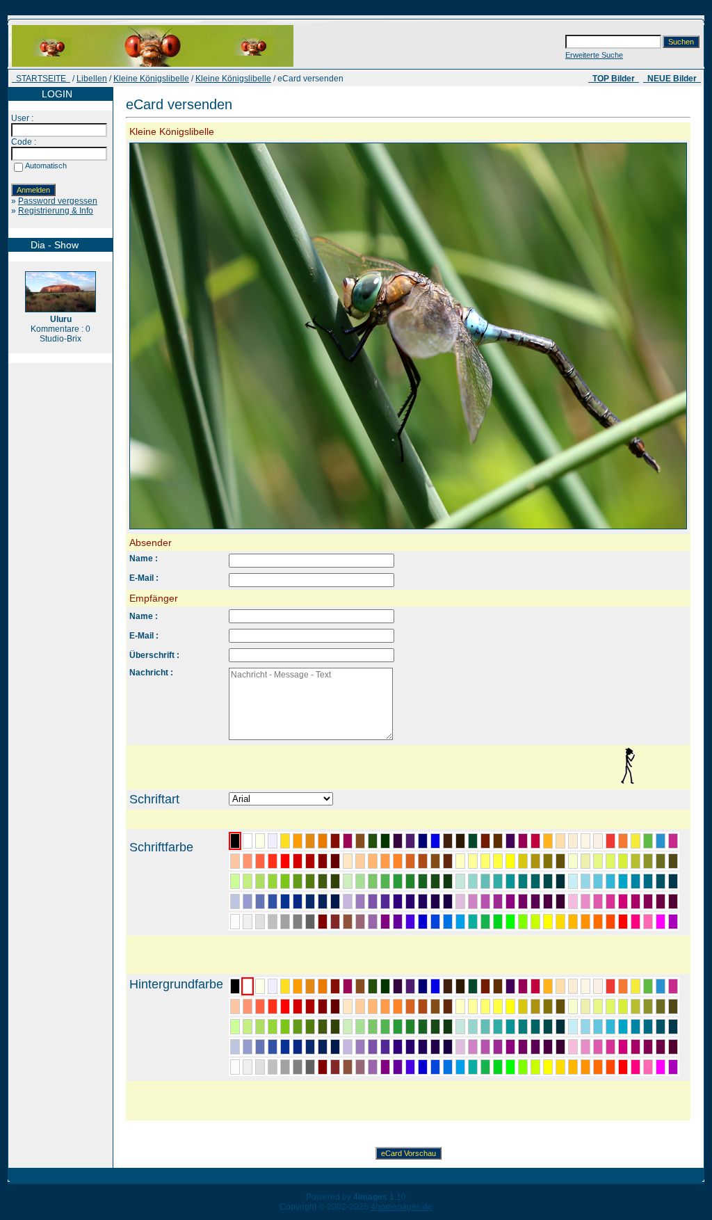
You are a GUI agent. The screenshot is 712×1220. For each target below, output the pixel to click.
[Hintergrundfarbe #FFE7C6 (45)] (348, 1006)
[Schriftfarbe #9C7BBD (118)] (360, 901)
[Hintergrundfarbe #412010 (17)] (448, 986)
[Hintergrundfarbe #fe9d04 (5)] (297, 986)
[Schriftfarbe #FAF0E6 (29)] (598, 841)
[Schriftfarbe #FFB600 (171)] (573, 921)
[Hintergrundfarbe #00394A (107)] (673, 1026)
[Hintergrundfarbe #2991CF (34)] (660, 986)
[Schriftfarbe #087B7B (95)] (523, 881)
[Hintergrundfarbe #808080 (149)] (297, 1067)
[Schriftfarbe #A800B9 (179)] (673, 921)
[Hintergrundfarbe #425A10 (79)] (322, 1026)
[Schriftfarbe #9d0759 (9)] (348, 841)
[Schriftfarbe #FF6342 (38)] (260, 861)
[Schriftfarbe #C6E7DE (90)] (460, 881)
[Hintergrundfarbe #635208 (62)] (560, 1006)
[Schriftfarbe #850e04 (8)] (335, 841)
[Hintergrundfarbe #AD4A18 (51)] (423, 1006)
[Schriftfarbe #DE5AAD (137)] (598, 901)
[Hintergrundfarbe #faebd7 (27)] (573, 986)
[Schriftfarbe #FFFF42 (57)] (498, 861)
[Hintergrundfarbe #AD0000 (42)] (310, 1006)
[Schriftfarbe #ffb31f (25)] (548, 841)
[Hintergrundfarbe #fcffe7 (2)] (260, 986)
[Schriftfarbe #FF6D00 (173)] (598, 921)
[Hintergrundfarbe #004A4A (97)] (548, 1026)
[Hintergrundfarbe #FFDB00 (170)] (560, 1067)
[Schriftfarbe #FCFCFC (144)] (235, 921)
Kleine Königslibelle (151, 78)
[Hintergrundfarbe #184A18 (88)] (435, 1026)
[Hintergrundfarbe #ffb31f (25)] (548, 986)
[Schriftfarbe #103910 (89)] (448, 881)
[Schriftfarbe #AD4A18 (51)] (423, 861)
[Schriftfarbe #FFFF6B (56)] (485, 861)
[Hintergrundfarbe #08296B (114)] (310, 1046)
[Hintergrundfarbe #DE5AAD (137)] (598, 1046)
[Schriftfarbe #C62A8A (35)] (673, 841)
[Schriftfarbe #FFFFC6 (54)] (460, 861)
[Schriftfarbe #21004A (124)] (435, 901)
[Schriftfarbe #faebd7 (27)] (573, 841)
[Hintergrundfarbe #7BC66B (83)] (373, 1026)
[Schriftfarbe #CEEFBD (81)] (348, 881)
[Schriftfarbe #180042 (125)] (448, 901)
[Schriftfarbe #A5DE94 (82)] (360, 881)
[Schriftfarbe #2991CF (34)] (660, 841)
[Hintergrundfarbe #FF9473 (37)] (247, 1006)
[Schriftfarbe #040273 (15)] (423, 841)
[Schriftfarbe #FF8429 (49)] (398, 861)
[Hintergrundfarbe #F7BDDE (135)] (573, 1046)
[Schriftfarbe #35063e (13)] (398, 841)
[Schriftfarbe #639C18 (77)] (297, 881)
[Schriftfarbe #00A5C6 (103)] (623, 881)
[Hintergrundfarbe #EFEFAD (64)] (585, 1006)
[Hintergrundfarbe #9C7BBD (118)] (360, 1046)
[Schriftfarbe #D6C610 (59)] (523, 861)
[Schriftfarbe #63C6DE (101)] (598, 881)
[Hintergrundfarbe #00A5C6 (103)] (623, 1026)
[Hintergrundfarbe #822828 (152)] (335, 1067)
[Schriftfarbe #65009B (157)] (398, 921)
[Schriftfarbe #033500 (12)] (385, 841)
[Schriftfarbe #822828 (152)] (335, 921)
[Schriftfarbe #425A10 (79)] (322, 881)
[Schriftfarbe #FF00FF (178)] (660, 921)
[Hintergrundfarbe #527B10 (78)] (310, 1026)
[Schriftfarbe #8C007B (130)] (510, 901)
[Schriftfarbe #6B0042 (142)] (660, 901)
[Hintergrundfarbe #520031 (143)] (673, 1046)
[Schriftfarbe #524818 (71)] (673, 861)
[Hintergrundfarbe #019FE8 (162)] (460, 1067)
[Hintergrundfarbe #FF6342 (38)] (260, 1006)
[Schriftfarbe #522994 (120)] (385, 901)
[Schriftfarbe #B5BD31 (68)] (635, 861)
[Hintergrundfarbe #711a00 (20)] (485, 986)
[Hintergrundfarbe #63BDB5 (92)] (485, 1026)
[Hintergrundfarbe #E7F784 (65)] (598, 1006)
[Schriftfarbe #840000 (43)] (322, 861)
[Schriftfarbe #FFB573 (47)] (373, 861)
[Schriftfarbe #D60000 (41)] (297, 861)
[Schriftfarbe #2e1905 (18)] (460, 841)
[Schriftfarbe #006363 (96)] (535, 881)
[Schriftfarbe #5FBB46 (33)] (648, 841)
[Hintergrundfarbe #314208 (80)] (335, 1026)
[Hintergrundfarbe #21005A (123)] (423, 1046)
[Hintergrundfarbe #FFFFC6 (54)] (460, 1006)
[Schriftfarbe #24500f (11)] (373, 841)
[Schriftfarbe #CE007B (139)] (623, 901)
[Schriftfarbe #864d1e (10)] (360, 841)
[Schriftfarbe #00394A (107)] (673, 881)
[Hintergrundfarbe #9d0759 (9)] (348, 986)
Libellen (91, 78)
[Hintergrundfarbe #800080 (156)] (385, 1067)
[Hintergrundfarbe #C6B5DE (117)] (348, 1046)
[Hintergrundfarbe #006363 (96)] (535, 1026)
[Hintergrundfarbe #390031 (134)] (560, 1046)
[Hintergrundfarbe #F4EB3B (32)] (635, 986)
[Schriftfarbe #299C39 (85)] (398, 881)
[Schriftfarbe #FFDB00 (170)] (560, 921)
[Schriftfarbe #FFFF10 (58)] (510, 861)
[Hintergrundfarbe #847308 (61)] (548, 1006)
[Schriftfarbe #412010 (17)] (448, 841)
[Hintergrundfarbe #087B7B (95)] (523, 1026)
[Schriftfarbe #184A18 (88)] (435, 881)
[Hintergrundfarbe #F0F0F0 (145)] (247, 1067)
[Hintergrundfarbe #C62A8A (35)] (673, 986)
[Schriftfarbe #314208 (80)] (335, 881)
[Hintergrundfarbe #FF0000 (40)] (285, 1006)
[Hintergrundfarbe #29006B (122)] (410, 1046)
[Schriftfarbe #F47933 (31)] (623, 841)
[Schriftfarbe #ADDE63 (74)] (260, 881)
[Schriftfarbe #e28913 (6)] (310, 841)
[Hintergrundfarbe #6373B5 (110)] (260, 1046)
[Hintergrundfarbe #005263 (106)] (660, 1026)
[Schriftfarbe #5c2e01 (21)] (498, 841)
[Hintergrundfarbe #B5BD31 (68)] (635, 1006)
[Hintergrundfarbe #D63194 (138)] (610, 1046)
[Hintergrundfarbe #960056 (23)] (523, 986)
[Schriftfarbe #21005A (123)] (423, 901)
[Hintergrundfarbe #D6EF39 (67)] (623, 1006)
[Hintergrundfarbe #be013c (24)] (535, 986)
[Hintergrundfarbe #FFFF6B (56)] (485, 1006)
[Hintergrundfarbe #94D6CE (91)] (473, 1026)
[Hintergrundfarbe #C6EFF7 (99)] (573, 1026)
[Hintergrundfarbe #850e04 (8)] (335, 986)
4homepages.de (401, 1207)
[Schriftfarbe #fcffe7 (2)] (260, 841)
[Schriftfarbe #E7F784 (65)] (598, 861)
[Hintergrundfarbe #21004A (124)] (435, 1046)
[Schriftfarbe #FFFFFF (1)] (247, 841)
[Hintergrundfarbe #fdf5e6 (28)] (585, 986)
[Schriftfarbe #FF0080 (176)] (635, 921)
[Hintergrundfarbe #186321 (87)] (423, 1026)
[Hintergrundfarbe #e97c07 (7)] (322, 986)
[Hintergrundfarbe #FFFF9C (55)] (473, 1006)
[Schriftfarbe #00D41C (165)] (498, 921)
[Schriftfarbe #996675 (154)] (360, 921)
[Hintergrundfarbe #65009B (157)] (398, 1067)
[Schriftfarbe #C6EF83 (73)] (247, 881)
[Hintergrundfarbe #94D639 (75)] (272, 1026)
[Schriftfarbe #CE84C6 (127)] (473, 901)
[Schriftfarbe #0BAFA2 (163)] (473, 921)
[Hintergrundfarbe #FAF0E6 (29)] (598, 986)
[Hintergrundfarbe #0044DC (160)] (435, 1067)
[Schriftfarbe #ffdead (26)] (560, 841)
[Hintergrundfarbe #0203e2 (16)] (435, 986)
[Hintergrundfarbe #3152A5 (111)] (272, 1046)
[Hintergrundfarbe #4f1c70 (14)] (410, 986)
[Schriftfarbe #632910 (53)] (448, 861)
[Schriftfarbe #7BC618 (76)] (285, 881)
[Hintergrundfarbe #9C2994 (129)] (498, 1046)
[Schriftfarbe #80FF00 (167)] (523, 921)
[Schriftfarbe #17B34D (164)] (485, 921)
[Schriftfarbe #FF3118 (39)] (272, 861)
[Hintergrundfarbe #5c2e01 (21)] (498, 986)
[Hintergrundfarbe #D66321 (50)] (410, 1006)
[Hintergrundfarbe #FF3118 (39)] (272, 1006)
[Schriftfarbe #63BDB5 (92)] (485, 881)
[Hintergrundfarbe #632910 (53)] (448, 1006)
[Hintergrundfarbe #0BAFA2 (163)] (473, 1067)
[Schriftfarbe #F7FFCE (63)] (573, 861)
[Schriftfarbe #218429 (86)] (410, 881)
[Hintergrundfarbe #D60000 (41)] (297, 1006)
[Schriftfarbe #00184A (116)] (335, 901)
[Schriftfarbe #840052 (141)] (648, 901)
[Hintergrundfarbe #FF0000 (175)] (623, 1067)
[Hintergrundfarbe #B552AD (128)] (485, 1046)
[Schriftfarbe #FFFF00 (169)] (548, 921)
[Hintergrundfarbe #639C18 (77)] (297, 1026)
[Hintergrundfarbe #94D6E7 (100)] (585, 1026)
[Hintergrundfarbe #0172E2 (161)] (448, 1067)
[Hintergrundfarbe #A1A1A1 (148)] (285, 1067)
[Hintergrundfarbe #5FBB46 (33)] (648, 986)
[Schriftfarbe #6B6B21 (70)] (660, 861)
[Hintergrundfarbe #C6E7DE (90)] (460, 1026)
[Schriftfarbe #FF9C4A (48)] (385, 861)
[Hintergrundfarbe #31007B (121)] (398, 1046)
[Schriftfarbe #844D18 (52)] (435, 861)
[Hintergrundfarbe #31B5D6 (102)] (610, 1026)
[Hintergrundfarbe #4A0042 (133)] (548, 1046)
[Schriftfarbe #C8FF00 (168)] (535, 921)
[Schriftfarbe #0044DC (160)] (435, 921)
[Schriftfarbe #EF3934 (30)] (610, 841)
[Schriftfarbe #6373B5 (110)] (260, 901)
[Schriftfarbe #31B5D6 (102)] (610, 881)
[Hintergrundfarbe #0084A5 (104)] (635, 1026)
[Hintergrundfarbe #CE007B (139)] (623, 1046)
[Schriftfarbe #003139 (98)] (560, 881)
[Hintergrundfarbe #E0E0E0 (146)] (260, 1067)
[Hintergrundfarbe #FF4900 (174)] (610, 1067)
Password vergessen (57, 201)
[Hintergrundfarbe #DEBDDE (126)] (460, 1046)
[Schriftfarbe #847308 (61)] (548, 861)
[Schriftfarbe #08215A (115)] (322, 901)
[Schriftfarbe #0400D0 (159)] (423, 921)
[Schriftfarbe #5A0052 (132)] (535, 901)
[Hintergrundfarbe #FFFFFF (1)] (247, 986)
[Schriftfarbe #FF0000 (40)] (285, 861)
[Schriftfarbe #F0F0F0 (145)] (247, 921)
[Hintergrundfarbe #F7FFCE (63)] (573, 1006)
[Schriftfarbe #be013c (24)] (535, 841)
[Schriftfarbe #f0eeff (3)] (272, 841)
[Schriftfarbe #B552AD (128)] (485, 901)
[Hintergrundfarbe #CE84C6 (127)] (473, 1046)
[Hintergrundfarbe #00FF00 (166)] (510, 1067)
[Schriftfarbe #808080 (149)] (297, 921)
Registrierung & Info (55, 211)
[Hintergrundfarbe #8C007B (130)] (510, 1046)
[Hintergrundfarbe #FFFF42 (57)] (498, 1006)
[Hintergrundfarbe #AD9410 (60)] (535, 1006)
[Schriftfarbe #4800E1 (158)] (410, 921)
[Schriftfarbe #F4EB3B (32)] (635, 841)
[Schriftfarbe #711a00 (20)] (485, 841)
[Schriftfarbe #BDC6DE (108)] (235, 901)
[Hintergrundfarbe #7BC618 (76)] (285, 1026)
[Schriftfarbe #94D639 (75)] (272, 881)
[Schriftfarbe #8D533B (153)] (348, 921)
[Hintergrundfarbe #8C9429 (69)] (648, 1006)
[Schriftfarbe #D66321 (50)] (410, 861)
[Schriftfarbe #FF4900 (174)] (610, 921)
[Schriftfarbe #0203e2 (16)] (435, 841)
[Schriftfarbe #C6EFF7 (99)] (573, 881)
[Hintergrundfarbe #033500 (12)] (385, 986)
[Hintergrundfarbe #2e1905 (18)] (460, 986)
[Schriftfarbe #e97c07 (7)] (322, 841)
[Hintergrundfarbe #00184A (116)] (335, 1046)
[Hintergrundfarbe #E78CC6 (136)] (585, 1046)
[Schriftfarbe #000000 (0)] (235, 841)
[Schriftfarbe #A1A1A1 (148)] (285, 921)
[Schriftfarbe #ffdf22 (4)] (285, 841)
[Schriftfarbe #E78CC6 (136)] (585, 901)
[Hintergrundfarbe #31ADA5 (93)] (498, 1026)
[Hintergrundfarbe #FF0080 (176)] (635, 1067)
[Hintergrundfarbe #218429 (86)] (410, 1026)
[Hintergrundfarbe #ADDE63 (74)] (260, 1026)
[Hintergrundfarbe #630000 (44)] (335, 1006)
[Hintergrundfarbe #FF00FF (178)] (660, 1067)
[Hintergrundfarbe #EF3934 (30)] (610, 986)
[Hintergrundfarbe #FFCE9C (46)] (360, 1006)
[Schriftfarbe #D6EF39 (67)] (623, 861)
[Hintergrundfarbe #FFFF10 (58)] (510, 1006)
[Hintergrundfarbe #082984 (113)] (297, 1046)
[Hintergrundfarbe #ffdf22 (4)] (285, 986)
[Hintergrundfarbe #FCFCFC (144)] (235, 1067)
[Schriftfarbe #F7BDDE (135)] (573, 901)
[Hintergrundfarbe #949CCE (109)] (247, 1046)
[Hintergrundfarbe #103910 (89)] (448, 1026)
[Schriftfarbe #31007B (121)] (398, 901)
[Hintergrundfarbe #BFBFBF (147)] (272, 1067)
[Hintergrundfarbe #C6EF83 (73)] (247, 1026)
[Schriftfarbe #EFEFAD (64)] (585, 861)
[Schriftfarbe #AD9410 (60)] (535, 861)
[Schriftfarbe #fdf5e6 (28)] (585, 841)
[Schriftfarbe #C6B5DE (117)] (348, 901)
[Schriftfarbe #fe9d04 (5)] (297, 841)
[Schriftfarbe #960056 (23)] (523, 841)
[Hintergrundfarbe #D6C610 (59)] (523, 1006)
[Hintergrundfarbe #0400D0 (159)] (423, 1067)
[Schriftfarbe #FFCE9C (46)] (360, 861)
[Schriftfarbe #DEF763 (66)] (610, 861)
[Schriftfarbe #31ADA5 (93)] (498, 881)
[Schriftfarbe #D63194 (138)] (610, 901)
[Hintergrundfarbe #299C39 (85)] (398, 1026)
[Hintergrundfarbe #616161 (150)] (310, 1067)
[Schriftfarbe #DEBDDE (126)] (460, 901)
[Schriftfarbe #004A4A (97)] (548, 881)
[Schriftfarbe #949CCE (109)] (247, 901)
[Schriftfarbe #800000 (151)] (322, 921)
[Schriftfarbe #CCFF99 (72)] (235, 881)
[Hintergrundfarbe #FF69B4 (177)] (648, 1067)
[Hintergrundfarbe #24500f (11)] (373, 986)
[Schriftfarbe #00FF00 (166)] (510, 921)
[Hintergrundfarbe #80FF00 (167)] (523, 1067)
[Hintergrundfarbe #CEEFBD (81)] (348, 1026)
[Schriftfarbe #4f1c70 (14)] (410, 841)
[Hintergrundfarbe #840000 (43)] (322, 1006)
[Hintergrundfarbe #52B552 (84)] (385, 1026)
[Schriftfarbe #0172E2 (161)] (448, 921)
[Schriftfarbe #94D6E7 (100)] (585, 881)
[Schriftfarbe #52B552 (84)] (385, 881)
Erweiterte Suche (594, 55)
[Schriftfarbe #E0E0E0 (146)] (260, 921)
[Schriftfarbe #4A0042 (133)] (548, 901)
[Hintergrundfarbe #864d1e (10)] (360, 986)
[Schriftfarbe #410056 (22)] (510, 841)
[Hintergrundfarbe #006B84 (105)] (648, 1026)
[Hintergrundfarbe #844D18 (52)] (435, 1006)
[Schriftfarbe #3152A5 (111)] (272, 901)
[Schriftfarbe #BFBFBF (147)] (272, 921)
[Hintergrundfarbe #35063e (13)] (398, 986)
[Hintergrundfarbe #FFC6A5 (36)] (235, 1006)
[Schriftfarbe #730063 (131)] (523, 901)
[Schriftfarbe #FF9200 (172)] (585, 921)
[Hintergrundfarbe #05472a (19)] (473, 986)
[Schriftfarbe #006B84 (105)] (648, 881)
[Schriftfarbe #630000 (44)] (335, 861)
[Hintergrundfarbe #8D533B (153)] (348, 1067)
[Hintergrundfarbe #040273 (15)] (423, 986)
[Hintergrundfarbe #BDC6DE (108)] (235, 1046)
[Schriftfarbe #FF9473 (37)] (247, 861)
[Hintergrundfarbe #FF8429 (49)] (398, 1006)
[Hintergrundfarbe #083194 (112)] (285, 1046)
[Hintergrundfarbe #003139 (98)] (560, 1026)
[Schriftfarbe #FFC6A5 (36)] (235, 861)
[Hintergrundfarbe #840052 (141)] (648, 1046)
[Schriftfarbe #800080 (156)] (385, 921)
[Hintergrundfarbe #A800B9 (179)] (673, 1067)
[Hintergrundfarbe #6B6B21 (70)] (660, 1006)
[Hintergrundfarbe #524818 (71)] (673, 1006)
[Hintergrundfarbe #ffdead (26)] (560, 986)
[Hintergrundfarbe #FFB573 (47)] (373, 1006)
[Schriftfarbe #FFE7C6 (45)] (348, 861)
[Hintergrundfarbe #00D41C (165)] (498, 1067)
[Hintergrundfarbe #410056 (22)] (510, 986)
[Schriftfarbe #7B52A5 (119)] (373, 901)
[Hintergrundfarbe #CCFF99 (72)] (235, 1026)
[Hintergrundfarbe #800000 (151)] (322, 1067)
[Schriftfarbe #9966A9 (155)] (373, 921)
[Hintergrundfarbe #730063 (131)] (523, 1046)
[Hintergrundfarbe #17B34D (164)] (485, 1067)
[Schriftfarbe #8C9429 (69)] (648, 861)
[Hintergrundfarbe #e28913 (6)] (310, 986)
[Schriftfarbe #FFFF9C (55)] (473, 861)
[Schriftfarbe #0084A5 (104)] (635, 881)
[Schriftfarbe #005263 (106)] (660, 881)
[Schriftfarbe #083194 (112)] (285, 901)
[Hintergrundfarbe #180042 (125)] (448, 1046)
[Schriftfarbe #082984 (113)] (297, 901)
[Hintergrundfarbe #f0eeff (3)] (272, 986)
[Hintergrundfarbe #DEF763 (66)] (610, 1006)
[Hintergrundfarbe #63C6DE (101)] (598, 1026)
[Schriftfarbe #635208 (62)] (560, 861)
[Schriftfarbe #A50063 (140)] (635, 901)
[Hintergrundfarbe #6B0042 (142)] (660, 1046)
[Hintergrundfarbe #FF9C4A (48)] (385, 1006)
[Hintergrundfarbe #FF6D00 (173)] (598, 1067)
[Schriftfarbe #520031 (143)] (673, 901)
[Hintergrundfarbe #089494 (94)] (510, 1026)
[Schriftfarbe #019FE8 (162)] (460, 921)
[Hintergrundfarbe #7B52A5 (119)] (373, 1046)
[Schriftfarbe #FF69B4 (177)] (648, 921)
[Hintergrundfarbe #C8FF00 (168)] (535, 1067)
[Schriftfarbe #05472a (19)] (473, 841)
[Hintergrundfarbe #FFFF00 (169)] (548, 1067)
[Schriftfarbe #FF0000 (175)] (623, 921)
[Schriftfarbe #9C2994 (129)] (498, 901)
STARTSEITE (41, 78)
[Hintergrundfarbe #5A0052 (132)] (535, 1046)
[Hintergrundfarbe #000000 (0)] (235, 986)
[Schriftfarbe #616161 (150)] (310, 921)
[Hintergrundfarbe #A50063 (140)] (635, 1046)
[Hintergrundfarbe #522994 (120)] (385, 1046)
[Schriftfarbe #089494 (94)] (510, 881)
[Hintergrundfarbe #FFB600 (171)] (573, 1067)
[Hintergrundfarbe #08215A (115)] (322, 1046)
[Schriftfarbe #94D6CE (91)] (473, 881)
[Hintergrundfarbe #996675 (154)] (360, 1067)
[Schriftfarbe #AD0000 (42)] (310, 861)
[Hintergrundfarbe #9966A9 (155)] (373, 1067)
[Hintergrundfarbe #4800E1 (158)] (410, 1067)
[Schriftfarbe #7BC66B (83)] (373, 881)
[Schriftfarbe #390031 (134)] (560, 901)
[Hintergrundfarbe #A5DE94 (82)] (360, 1026)
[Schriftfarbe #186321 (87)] (423, 881)
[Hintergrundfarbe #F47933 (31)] (623, 986)
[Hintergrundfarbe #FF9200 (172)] (585, 1067)
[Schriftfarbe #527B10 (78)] (310, 881)
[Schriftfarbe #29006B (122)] (410, 901)
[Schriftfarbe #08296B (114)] (310, 901)
